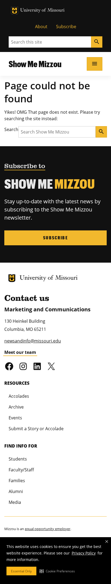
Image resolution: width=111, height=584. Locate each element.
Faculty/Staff (21, 470)
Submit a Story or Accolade (36, 429)
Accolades (19, 396)
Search (11, 129)
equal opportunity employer (47, 528)
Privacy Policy (84, 553)
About (41, 27)
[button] (57, 571)
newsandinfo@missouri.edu (32, 341)
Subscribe (66, 27)
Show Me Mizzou (35, 64)
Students (18, 459)
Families (17, 481)
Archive (16, 407)
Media (15, 502)
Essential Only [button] (21, 571)
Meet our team (20, 352)
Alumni (16, 491)
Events (15, 418)
